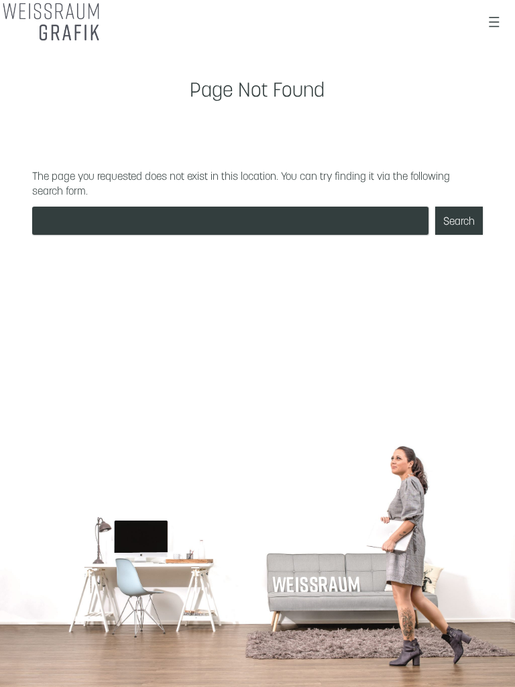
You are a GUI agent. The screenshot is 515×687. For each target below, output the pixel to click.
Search (459, 220)
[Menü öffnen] (494, 22)
